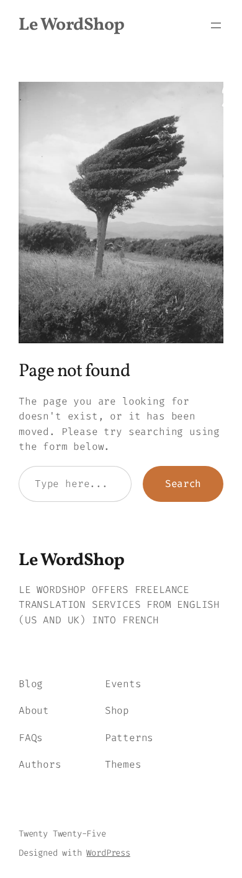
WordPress (108, 853)
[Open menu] (215, 25)
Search (183, 483)
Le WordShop (72, 25)
